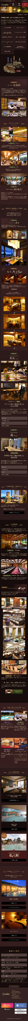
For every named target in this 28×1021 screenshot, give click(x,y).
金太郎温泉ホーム (20, 14)
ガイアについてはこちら (20, 508)
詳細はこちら (14, 903)
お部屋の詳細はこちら (14, 800)
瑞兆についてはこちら (8, 508)
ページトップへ (14, 986)
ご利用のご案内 (14, 860)
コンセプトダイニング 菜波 (20, 32)
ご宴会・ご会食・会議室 (20, 37)
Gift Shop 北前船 (7, 27)
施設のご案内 (7, 51)
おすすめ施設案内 (7, 46)
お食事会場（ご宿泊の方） (7, 37)
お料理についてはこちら (14, 512)
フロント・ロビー (20, 27)
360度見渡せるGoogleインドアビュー (20, 47)
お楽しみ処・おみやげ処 (20, 41)
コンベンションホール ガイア (7, 42)
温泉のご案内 (14, 829)
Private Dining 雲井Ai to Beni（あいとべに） (7, 33)
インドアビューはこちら (14, 907)
